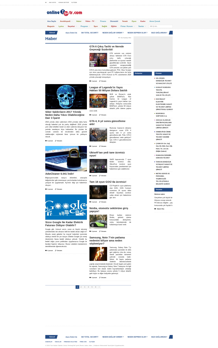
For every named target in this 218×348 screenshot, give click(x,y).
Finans (103, 21)
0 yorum (49, 141)
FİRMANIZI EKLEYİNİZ (70, 341)
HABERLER (48, 341)
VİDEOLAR (58, 341)
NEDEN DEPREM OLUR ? (133, 33)
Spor (96, 26)
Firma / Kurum (127, 26)
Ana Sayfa (51, 21)
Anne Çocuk (154, 21)
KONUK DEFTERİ (64, 2)
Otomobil (114, 21)
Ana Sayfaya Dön (124, 37)
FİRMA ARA (83, 341)
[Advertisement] (66, 62)
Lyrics (61, 26)
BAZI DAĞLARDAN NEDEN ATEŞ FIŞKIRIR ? (164, 33)
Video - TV (89, 21)
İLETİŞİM (74, 2)
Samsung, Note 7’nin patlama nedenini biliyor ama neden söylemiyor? (107, 240)
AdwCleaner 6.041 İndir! (59, 173)
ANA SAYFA (52, 2)
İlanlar (141, 26)
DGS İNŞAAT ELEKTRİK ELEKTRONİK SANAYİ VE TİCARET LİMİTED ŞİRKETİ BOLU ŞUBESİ (164, 104)
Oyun (134, 21)
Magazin (50, 26)
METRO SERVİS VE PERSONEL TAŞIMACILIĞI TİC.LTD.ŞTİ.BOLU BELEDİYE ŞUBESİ (163, 179)
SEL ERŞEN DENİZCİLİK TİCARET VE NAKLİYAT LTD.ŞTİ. (164, 80)
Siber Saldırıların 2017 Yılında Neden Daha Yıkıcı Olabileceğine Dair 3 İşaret (64, 114)
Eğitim (114, 26)
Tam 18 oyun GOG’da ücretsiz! (107, 181)
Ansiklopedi (65, 21)
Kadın (142, 21)
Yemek (125, 21)
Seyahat (71, 26)
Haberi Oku (159, 209)
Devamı (58, 141)
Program (84, 26)
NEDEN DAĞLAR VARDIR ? (108, 33)
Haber (78, 21)
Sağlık (104, 26)
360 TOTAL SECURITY (85, 33)
